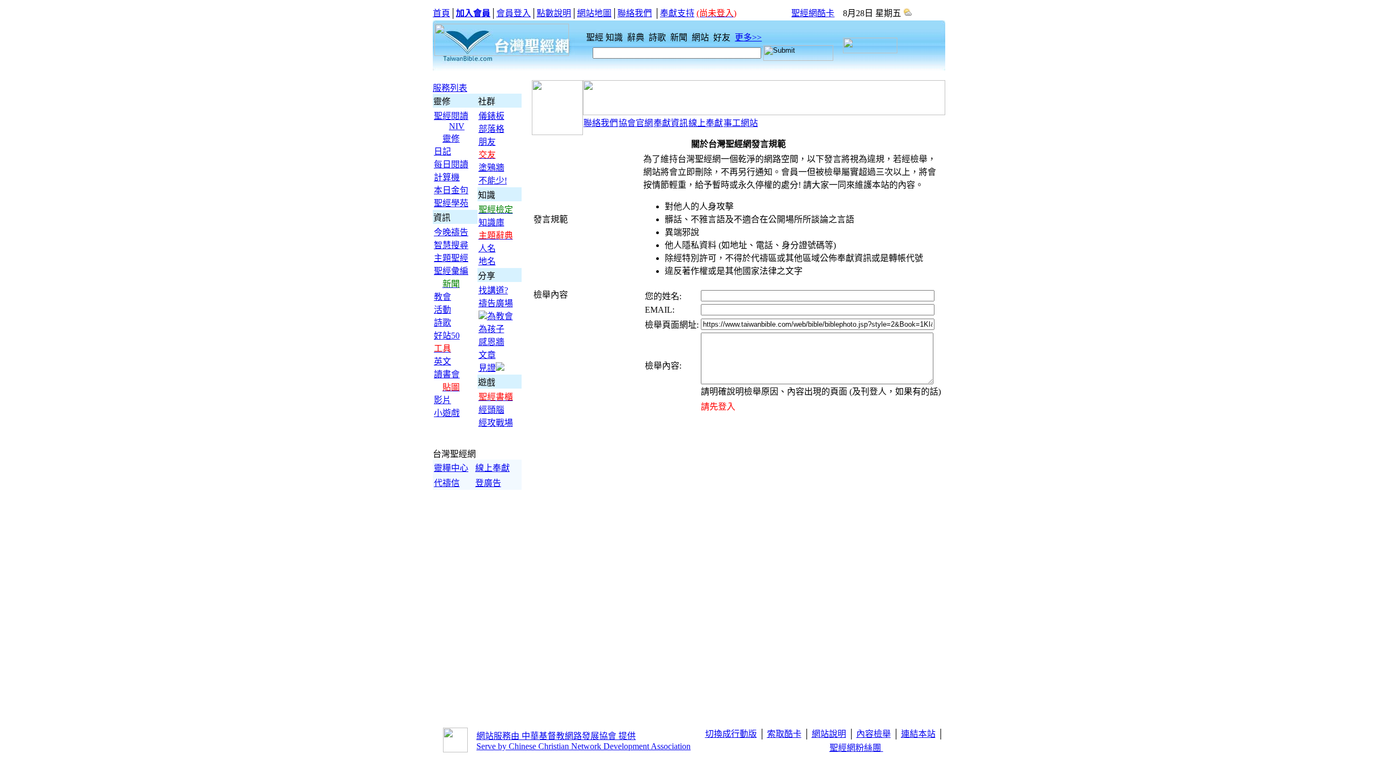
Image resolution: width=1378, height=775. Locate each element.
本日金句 (451, 190)
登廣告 (488, 483)
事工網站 (740, 123)
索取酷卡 (784, 733)
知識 (615, 37)
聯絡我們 (634, 13)
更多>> (748, 37)
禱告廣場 (496, 303)
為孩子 (491, 329)
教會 (442, 296)
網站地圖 (594, 13)
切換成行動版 (731, 733)
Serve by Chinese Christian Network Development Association (583, 746)
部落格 (491, 128)
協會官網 (635, 123)
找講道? (493, 290)
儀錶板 (491, 116)
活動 (442, 309)
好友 (723, 37)
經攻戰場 (496, 422)
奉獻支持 (677, 13)
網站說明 (829, 733)
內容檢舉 (873, 733)
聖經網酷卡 (812, 13)
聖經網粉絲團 (856, 747)
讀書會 (447, 374)
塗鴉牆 (491, 167)
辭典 (636, 37)
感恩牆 (491, 342)
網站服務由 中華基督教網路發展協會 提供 (556, 736)
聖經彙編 (451, 271)
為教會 (500, 316)
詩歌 (658, 37)
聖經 (591, 37)
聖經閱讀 (451, 116)
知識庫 (491, 222)
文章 (487, 355)
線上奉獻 (492, 468)
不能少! (493, 180)
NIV (457, 126)
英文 (442, 361)
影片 (442, 400)
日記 (442, 151)
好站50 (447, 335)
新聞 (680, 37)
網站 (701, 37)
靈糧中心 (451, 468)
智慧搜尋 (451, 245)
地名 (487, 261)
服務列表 (450, 88)
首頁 (441, 13)
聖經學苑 (451, 203)
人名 (487, 248)
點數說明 (554, 13)
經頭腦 (491, 409)
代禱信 (447, 483)
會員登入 (513, 13)
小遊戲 (447, 413)
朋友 (487, 141)
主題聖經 (451, 258)
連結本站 (918, 733)
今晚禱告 (451, 232)
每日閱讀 (451, 164)
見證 (487, 367)
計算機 (447, 177)
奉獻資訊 (670, 123)
